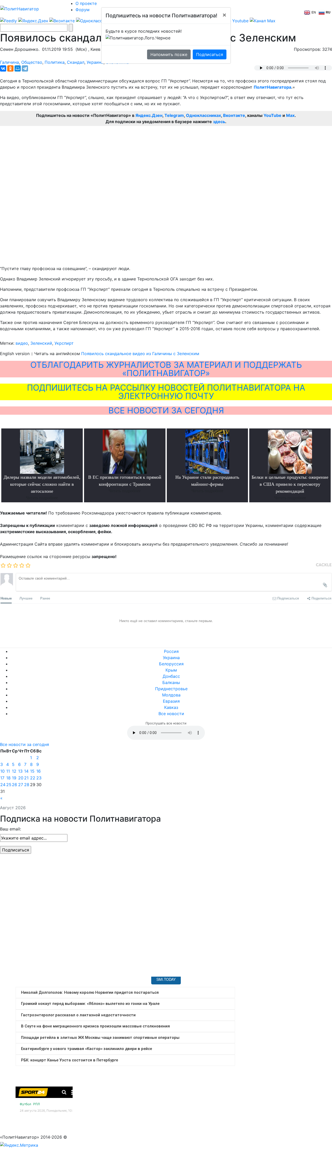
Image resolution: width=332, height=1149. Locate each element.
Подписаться (209, 54)
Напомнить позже (168, 54)
